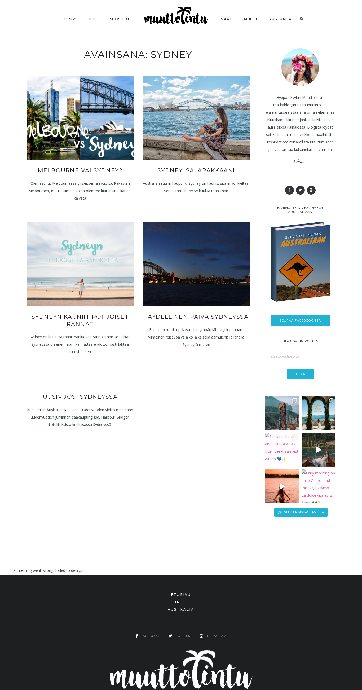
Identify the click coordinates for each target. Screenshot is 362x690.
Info (94, 19)
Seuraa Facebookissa (300, 320)
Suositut (120, 19)
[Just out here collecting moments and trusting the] (318, 450)
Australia (280, 19)
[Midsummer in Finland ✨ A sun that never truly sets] (282, 486)
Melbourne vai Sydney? (80, 170)
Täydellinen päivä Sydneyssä (196, 316)
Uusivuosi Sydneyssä (80, 396)
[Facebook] (289, 190)
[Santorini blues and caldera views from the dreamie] (282, 450)
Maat (226, 19)
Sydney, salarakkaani (196, 170)
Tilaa (300, 374)
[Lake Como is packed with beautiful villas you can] (318, 413)
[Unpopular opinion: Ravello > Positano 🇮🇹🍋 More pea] (282, 413)
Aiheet (251, 19)
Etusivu (69, 19)
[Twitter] (300, 190)
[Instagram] (311, 190)
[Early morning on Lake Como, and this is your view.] (318, 486)
